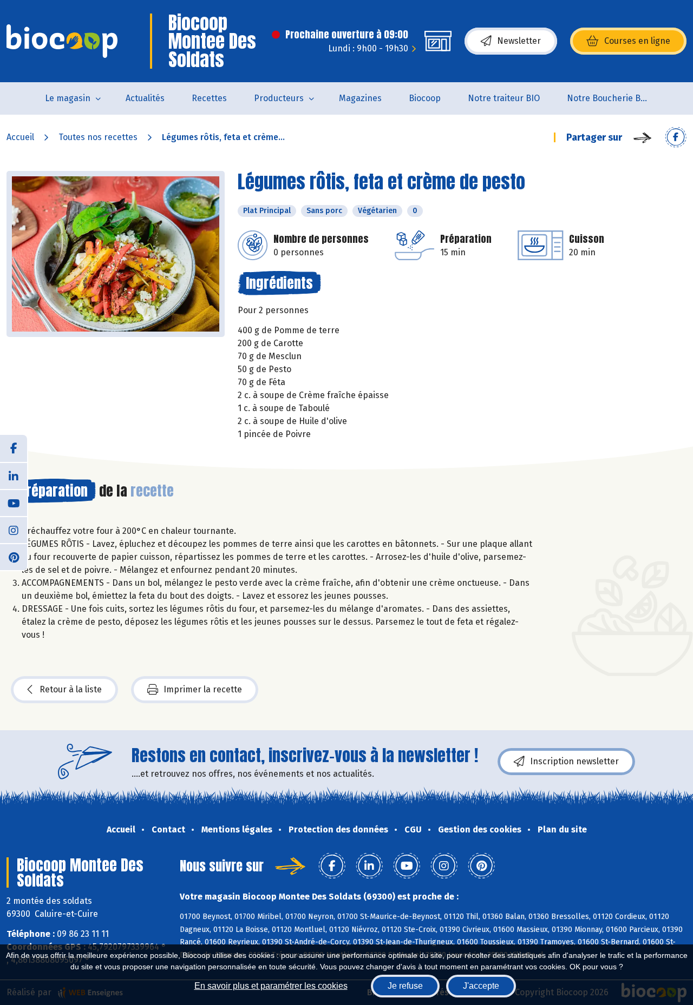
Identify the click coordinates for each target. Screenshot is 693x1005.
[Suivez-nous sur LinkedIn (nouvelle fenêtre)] (13, 475)
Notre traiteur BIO (504, 98)
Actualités (145, 98)
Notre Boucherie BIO (608, 98)
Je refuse (405, 985)
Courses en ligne (637, 41)
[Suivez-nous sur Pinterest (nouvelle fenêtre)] (13, 556)
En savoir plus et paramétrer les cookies (271, 985)
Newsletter (519, 41)
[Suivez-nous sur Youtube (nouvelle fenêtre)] (13, 502)
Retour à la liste (71, 689)
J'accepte (481, 985)
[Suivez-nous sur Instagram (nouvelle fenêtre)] (13, 529)
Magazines (360, 98)
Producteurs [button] (279, 98)
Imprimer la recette (203, 689)
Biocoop (425, 98)
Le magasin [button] (67, 98)
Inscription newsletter (574, 761)
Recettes (209, 98)
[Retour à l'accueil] (61, 41)
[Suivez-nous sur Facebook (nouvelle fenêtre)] (13, 448)
